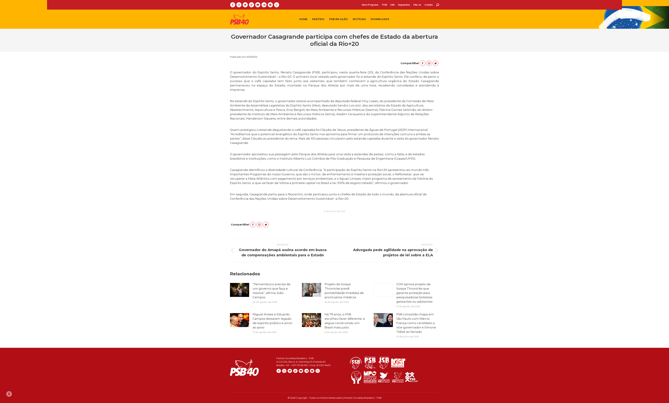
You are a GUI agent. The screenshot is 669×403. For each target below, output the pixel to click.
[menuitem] (370, 4)
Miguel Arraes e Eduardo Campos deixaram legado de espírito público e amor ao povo (273, 321)
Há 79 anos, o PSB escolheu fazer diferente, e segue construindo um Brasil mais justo (345, 321)
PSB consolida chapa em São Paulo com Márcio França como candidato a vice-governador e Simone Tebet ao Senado (416, 323)
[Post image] (239, 290)
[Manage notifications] (9, 394)
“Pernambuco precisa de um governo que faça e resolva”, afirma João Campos (271, 290)
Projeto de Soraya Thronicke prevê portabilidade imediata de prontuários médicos (344, 290)
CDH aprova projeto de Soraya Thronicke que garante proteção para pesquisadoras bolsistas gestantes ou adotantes (414, 292)
